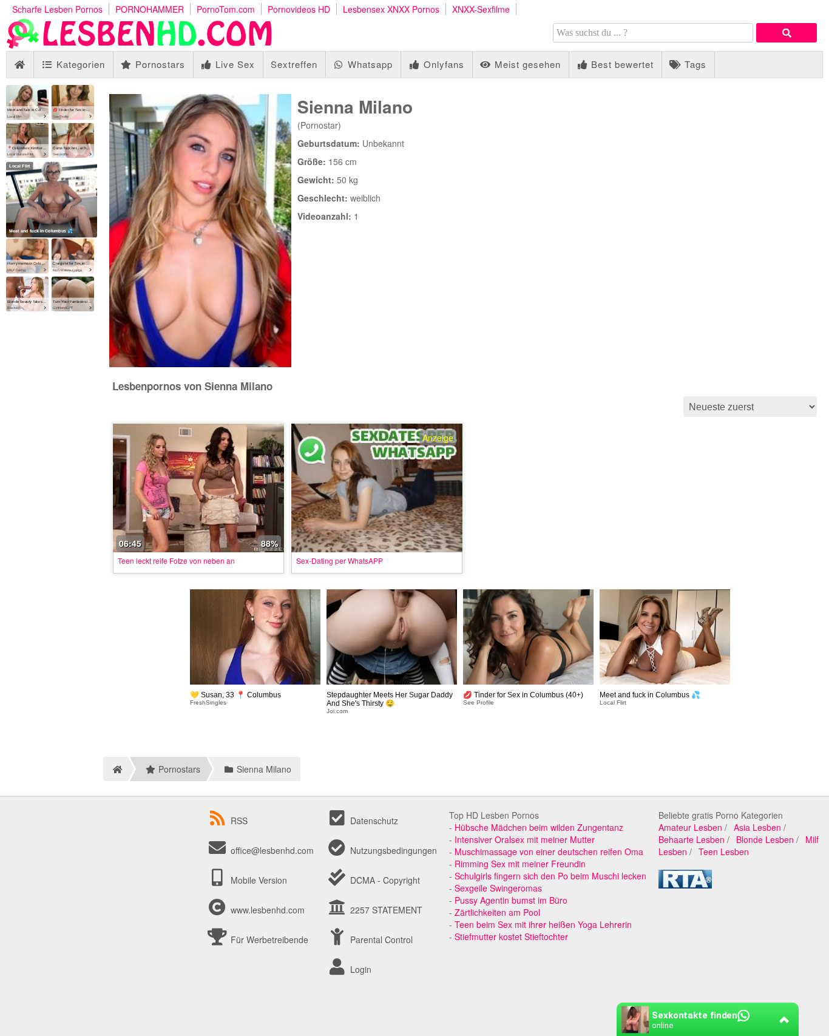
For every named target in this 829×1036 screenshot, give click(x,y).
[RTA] (685, 885)
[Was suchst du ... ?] (786, 32)
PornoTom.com (226, 9)
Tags (694, 64)
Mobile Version (257, 880)
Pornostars (158, 64)
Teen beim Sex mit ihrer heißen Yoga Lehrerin (543, 924)
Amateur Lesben (690, 827)
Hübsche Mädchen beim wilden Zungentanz (539, 827)
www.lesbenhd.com (268, 910)
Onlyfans (442, 64)
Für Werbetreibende (268, 939)
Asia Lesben (757, 827)
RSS (239, 820)
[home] (115, 769)
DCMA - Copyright (384, 880)
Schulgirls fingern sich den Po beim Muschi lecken (550, 876)
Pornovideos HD (299, 9)
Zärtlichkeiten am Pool (497, 912)
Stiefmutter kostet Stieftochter (511, 936)
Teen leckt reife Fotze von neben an (176, 560)
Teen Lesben (724, 851)
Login (359, 969)
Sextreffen (294, 64)
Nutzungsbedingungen (392, 850)
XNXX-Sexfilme (481, 9)
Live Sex (233, 64)
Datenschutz (373, 820)
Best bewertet (621, 64)
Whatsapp (369, 64)
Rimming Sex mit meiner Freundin (520, 864)
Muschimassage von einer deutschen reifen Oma (549, 851)
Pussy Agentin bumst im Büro (511, 900)
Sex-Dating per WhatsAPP (339, 560)
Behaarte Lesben (691, 839)
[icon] (20, 65)
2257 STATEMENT (385, 910)
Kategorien (79, 64)
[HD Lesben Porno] (139, 45)
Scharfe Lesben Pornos (57, 9)
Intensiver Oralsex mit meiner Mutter (525, 839)
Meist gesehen (526, 64)
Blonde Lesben (765, 839)
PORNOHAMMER (149, 9)
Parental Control (380, 939)
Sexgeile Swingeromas (498, 888)
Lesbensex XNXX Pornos (391, 9)
